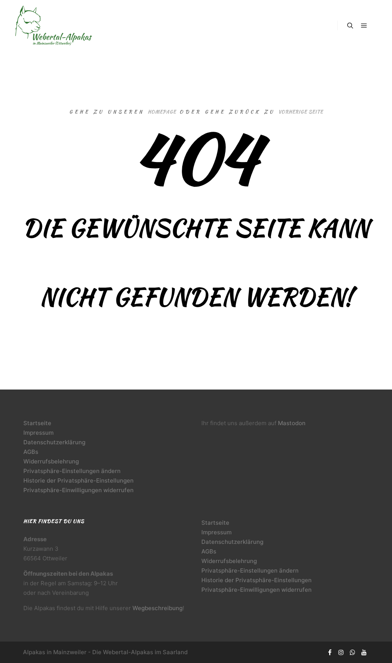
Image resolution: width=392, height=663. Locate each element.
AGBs (30, 451)
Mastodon (291, 423)
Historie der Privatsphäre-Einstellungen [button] (78, 480)
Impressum (38, 432)
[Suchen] (350, 26)
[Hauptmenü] (364, 26)
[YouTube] (364, 652)
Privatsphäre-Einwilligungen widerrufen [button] (78, 490)
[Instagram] (341, 652)
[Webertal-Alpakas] (53, 25)
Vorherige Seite (300, 111)
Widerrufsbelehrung (51, 461)
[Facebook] (330, 652)
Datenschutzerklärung (54, 442)
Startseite (37, 423)
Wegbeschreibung (157, 608)
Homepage (162, 111)
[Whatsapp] (353, 652)
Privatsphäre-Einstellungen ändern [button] (72, 471)
